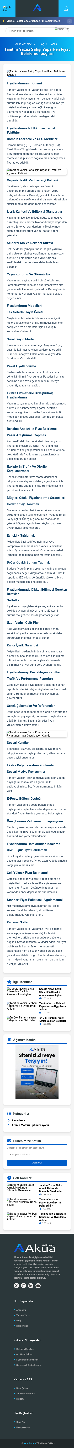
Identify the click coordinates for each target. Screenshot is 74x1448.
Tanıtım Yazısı (23, 1315)
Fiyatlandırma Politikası (27, 1359)
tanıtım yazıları (39, 712)
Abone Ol (37, 1162)
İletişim (20, 1399)
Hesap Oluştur (23, 1427)
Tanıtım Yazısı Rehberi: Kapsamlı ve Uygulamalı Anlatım (53, 1006)
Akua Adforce (23, 44)
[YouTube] (38, 1285)
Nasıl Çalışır (22, 1388)
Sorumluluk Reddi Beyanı (28, 1365)
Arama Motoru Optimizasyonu (30, 1125)
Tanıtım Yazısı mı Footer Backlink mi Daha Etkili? (50, 1202)
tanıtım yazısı (51, 149)
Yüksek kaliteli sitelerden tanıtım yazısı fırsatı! (31, 21)
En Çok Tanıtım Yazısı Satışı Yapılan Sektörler (52, 1019)
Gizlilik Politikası (24, 1354)
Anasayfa (21, 1310)
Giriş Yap (20, 1422)
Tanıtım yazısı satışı (19, 89)
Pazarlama (18, 1120)
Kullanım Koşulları (25, 1349)
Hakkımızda (22, 1326)
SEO (9, 153)
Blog (18, 1320)
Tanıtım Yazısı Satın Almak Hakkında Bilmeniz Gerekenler (50, 1188)
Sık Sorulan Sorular (25, 1393)
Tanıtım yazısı (15, 777)
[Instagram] (23, 1285)
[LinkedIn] (30, 1285)
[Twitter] (16, 1285)
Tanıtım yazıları (16, 804)
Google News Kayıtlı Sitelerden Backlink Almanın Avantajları (50, 992)
